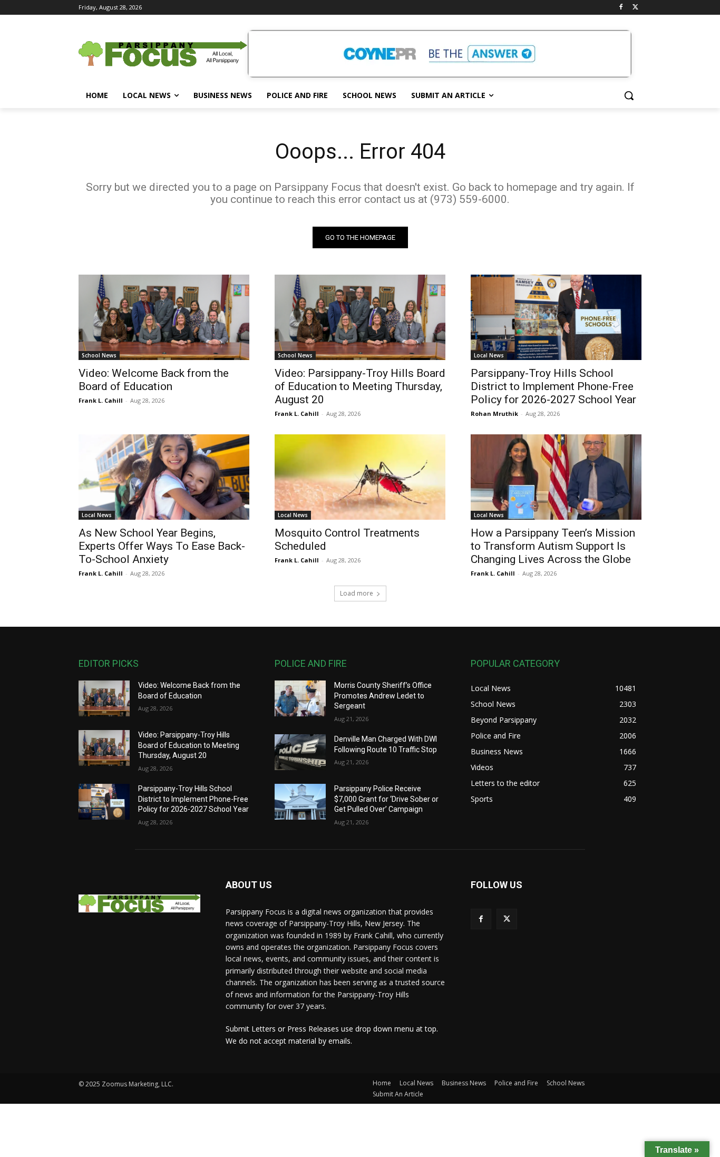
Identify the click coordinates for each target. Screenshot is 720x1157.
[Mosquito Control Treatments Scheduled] (360, 477)
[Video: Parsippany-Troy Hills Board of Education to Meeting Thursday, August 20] (360, 317)
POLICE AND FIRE (311, 663)
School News (99, 355)
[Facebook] (621, 8)
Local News (489, 355)
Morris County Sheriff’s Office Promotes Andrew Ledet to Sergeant (383, 695)
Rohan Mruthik (494, 413)
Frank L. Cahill (101, 400)
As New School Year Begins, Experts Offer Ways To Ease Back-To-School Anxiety (162, 546)
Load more (356, 593)
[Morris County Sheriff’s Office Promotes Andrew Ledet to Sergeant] (300, 698)
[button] (628, 95)
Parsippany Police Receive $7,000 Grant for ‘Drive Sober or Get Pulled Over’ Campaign (386, 798)
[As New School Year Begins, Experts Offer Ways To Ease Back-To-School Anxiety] (164, 477)
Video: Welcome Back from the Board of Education (154, 380)
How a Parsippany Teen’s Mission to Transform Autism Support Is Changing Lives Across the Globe (553, 546)
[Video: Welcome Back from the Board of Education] (164, 317)
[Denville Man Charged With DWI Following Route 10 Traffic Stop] (300, 752)
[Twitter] (635, 8)
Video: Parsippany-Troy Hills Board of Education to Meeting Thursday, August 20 (360, 386)
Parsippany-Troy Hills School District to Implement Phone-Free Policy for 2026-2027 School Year (553, 386)
